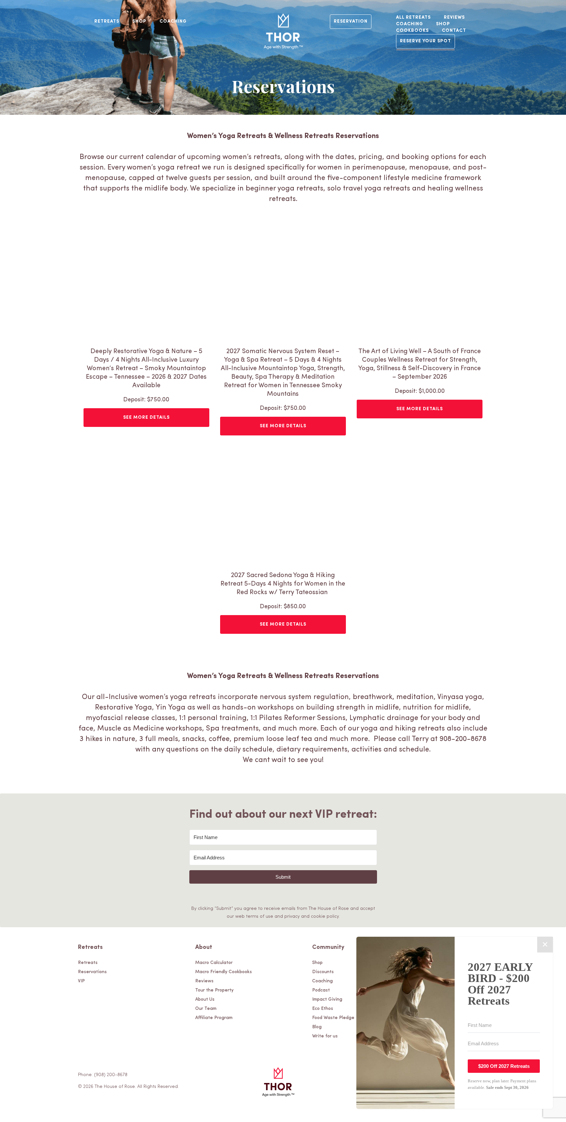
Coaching (173, 21)
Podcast (321, 990)
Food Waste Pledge (333, 1017)
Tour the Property (214, 990)
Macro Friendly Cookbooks (223, 972)
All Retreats (413, 17)
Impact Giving (327, 999)
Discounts (323, 972)
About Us (205, 999)
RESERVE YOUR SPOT (425, 41)
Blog (317, 1027)
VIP (81, 981)
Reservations (92, 972)
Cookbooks (412, 30)
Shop (139, 21)
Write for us (325, 1036)
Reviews (454, 17)
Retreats (106, 21)
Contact (454, 30)
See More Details (146, 417)
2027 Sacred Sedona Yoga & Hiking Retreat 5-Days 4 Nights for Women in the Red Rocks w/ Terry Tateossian (282, 584)
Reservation (351, 21)
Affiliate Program (214, 1017)
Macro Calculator (214, 962)
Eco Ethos (322, 1008)
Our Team (206, 1008)
